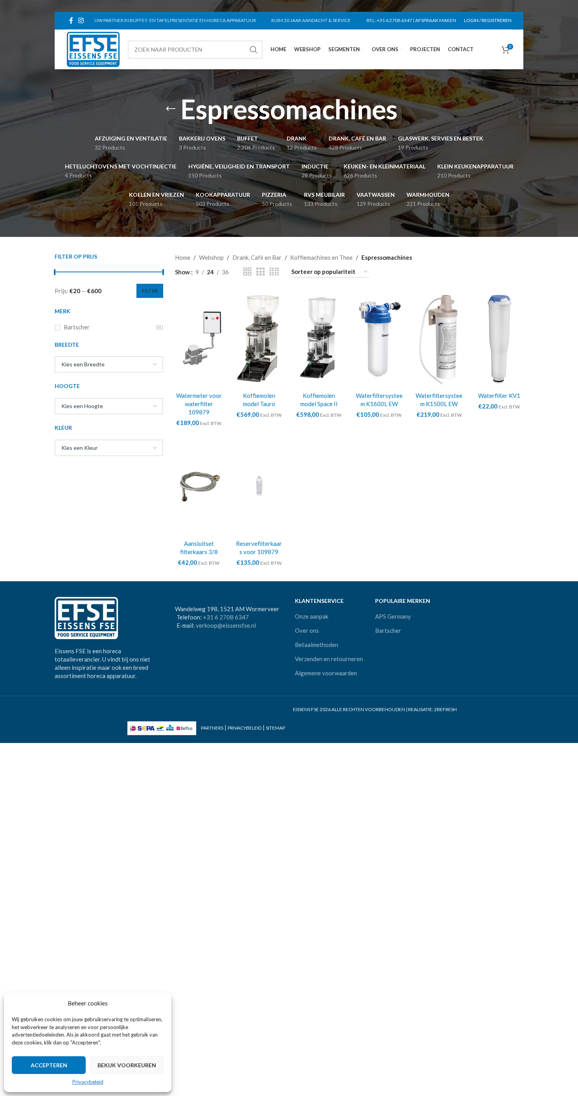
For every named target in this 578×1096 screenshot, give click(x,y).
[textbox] (109, 364)
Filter (150, 291)
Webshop (211, 257)
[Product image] (259, 339)
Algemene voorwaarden (326, 672)
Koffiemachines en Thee (321, 257)
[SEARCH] (254, 50)
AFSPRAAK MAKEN (435, 20)
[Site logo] (93, 48)
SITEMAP (275, 728)
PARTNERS (212, 728)
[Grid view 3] (260, 271)
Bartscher (77, 327)
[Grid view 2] (247, 271)
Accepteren (49, 1065)
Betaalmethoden (316, 644)
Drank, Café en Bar (257, 257)
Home (182, 257)
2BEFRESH (445, 709)
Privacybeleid (87, 1082)
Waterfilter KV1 (499, 395)
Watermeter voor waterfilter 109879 (199, 404)
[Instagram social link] (80, 20)
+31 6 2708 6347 (394, 20)
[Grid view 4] (274, 271)
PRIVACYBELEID (244, 728)
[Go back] (170, 109)
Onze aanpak (311, 616)
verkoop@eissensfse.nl (226, 625)
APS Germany (393, 616)
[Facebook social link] (70, 20)
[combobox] (109, 364)
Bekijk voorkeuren (127, 1065)
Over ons (307, 630)
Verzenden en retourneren (329, 658)
